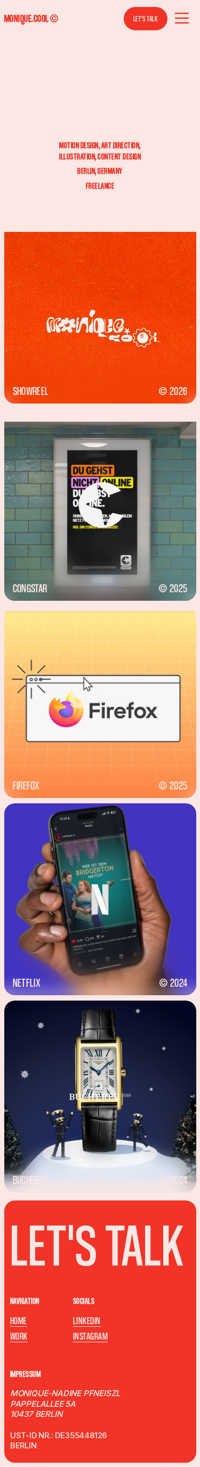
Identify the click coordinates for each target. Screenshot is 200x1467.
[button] (181, 18)
